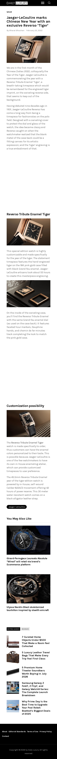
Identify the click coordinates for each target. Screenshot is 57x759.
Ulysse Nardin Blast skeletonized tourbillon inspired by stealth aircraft (28, 609)
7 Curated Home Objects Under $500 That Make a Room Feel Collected (36, 641)
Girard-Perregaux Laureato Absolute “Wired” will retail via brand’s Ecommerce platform (27, 561)
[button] (28, 49)
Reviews (25, 629)
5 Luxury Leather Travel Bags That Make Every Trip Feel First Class (36, 655)
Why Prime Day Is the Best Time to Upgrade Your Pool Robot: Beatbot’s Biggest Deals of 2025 (36, 707)
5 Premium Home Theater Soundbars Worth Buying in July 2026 (34, 672)
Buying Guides (13, 629)
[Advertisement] (28, 181)
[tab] (13, 629)
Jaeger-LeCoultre (17, 507)
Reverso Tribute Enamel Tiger (27, 442)
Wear (9, 12)
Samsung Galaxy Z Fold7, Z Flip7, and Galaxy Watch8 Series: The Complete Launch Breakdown (35, 689)
